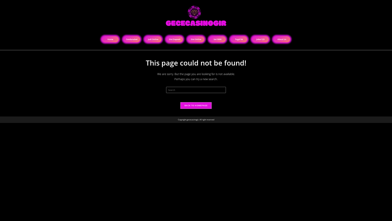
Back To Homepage (196, 105)
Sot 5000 (217, 39)
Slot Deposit (174, 39)
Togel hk (239, 39)
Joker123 (260, 39)
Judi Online (153, 39)
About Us (281, 39)
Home (110, 39)
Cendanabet (132, 39)
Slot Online (196, 39)
